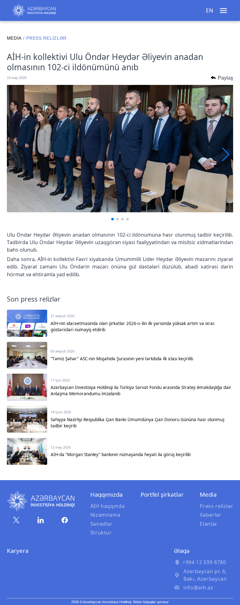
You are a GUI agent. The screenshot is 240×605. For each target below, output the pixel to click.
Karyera (17, 550)
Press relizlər (216, 506)
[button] (112, 219)
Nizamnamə (105, 514)
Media (14, 38)
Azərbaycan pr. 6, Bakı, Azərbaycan (205, 575)
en (209, 10)
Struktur (101, 532)
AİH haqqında (107, 506)
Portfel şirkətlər (162, 494)
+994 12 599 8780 (204, 562)
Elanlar (209, 523)
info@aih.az (198, 587)
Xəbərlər (210, 514)
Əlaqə (182, 550)
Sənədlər (101, 523)
